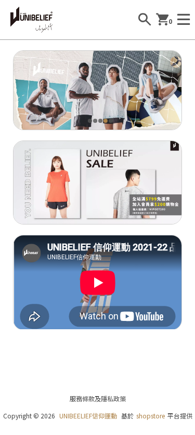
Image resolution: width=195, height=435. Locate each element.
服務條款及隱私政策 (98, 398)
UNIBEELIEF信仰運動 (88, 415)
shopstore (150, 415)
